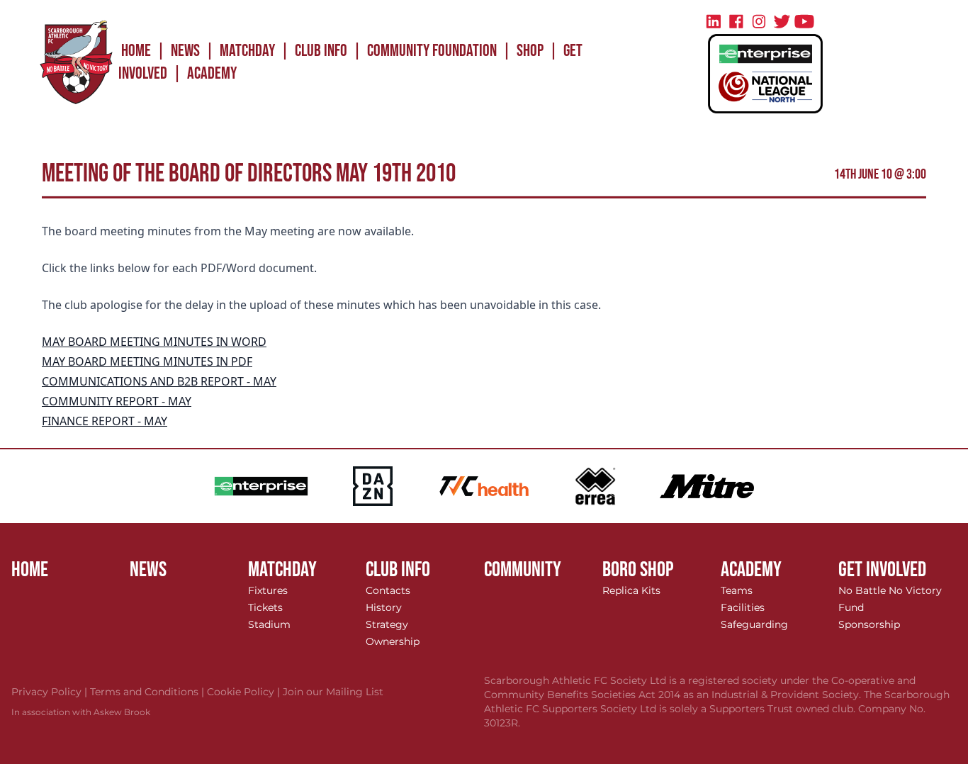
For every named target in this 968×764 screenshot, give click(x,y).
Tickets (265, 607)
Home (136, 50)
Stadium (269, 624)
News (185, 50)
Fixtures (268, 590)
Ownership (393, 641)
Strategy (387, 624)
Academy (212, 73)
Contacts (388, 590)
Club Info (321, 50)
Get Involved (882, 570)
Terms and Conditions (148, 691)
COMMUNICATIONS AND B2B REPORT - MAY (159, 381)
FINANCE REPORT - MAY (104, 421)
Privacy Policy (50, 691)
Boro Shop (638, 570)
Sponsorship (869, 624)
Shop (530, 50)
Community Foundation (432, 50)
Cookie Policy (245, 691)
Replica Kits (631, 590)
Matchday (247, 50)
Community (522, 570)
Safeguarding (754, 624)
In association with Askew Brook (80, 712)
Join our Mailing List (333, 691)
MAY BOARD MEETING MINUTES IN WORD (154, 341)
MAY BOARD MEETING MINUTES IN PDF (147, 361)
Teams (737, 590)
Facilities (743, 607)
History (384, 607)
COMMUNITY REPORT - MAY (116, 401)
